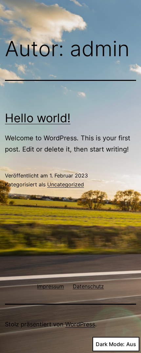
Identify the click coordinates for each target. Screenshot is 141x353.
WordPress (80, 324)
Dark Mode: (110, 344)
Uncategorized (65, 184)
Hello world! (37, 118)
